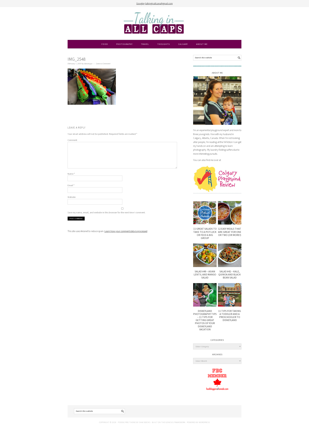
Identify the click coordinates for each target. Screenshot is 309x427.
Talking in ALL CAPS (154, 23)
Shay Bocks (144, 422)
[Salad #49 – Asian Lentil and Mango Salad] (205, 266)
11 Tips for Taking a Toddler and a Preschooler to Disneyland (229, 315)
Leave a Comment (103, 64)
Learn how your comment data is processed (125, 231)
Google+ (140, 3)
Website (72, 197)
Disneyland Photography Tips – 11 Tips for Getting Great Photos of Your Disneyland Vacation (205, 320)
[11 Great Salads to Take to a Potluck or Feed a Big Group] (205, 223)
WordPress (204, 422)
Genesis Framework (175, 422)
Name (71, 173)
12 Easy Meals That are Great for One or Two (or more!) (229, 231)
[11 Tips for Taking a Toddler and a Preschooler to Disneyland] (229, 305)
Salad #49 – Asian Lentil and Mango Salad (205, 274)
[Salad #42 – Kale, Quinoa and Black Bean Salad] (229, 266)
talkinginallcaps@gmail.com (159, 3)
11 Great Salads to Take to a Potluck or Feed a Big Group (205, 233)
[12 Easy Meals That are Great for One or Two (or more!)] (229, 223)
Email (71, 185)
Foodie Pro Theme (127, 422)
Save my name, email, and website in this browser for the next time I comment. (106, 212)
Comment (72, 140)
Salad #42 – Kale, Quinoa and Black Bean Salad (229, 274)
